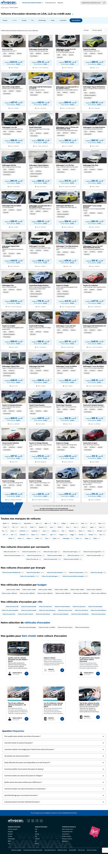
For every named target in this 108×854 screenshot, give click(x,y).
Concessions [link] (65, 834)
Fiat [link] (9, 843)
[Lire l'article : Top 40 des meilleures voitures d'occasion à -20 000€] (26, 719)
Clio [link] (36, 829)
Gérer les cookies (92, 850)
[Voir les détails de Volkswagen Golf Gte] (13, 169)
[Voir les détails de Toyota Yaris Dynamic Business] (94, 408)
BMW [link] (9, 841)
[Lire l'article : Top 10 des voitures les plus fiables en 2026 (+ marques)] (98, 717)
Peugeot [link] (10, 832)
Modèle (14, 20)
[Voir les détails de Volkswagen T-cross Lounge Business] (94, 210)
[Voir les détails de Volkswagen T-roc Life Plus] (67, 169)
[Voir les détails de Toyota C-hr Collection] (94, 289)
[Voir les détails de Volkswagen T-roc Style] (40, 250)
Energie (24, 20)
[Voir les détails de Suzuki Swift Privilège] (40, 330)
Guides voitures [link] (66, 836)
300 (59, 506)
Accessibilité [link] (72, 850)
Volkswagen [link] (11, 839)
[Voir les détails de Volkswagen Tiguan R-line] (13, 369)
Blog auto (60, 3)
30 (48, 506)
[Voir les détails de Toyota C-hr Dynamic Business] (13, 408)
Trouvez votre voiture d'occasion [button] (31, 3)
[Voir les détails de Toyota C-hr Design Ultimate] (40, 446)
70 (52, 506)
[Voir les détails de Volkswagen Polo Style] (94, 169)
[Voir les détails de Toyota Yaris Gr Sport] (94, 446)
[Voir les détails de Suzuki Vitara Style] (40, 130)
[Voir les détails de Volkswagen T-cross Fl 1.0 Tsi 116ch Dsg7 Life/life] (67, 52)
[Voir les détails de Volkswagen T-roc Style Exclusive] (94, 130)
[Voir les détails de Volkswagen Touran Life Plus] (40, 52)
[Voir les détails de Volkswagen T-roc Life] (13, 130)
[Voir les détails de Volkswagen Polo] (13, 289)
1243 (73, 506)
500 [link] (36, 836)
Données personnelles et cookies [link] (32, 850)
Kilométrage (42, 20)
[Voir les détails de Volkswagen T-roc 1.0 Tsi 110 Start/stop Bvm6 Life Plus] (94, 250)
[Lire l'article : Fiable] (26, 673)
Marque (5, 20)
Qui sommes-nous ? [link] (67, 829)
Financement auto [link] (67, 832)
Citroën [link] (10, 836)
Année (52, 20)
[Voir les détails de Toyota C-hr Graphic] (13, 330)
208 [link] (36, 832)
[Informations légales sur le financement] (21, 62)
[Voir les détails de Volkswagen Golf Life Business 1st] (94, 330)
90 (54, 506)
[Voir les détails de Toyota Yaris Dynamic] (67, 484)
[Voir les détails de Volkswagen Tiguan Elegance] (40, 169)
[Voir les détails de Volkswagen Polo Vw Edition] (13, 210)
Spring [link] (37, 834)
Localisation (63, 20)
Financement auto (50, 3)
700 (65, 506)
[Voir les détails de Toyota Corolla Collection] (13, 446)
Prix (32, 20)
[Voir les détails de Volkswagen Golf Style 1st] (67, 210)
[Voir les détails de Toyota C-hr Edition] (94, 52)
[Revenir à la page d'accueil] (9, 2)
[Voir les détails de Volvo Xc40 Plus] (13, 52)
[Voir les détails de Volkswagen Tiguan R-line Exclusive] (13, 250)
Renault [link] (10, 834)
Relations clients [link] (62, 850)
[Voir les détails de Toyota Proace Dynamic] (40, 408)
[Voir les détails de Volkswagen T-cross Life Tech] (67, 330)
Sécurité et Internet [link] (49, 850)
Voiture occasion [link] (13, 829)
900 (67, 506)
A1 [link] (35, 841)
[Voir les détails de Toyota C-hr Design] (67, 289)
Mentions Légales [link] (16, 850)
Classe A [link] (37, 839)
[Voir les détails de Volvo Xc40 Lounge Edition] (13, 91)
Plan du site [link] (81, 850)
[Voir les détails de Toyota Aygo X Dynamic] (67, 408)
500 (62, 506)
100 (56, 506)
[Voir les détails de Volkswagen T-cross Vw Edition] (67, 369)
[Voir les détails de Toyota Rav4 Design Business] (40, 289)
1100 (70, 506)
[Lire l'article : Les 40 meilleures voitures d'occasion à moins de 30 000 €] (62, 719)
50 (50, 506)
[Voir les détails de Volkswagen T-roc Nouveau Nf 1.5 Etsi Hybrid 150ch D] (67, 91)
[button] (54, 736)
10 (46, 506)
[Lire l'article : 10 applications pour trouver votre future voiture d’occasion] (98, 673)
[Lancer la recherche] (104, 2)
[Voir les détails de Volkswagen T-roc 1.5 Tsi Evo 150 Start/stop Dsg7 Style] (67, 130)
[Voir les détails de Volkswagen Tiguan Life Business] (94, 91)
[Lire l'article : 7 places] (62, 670)
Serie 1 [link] (37, 843)
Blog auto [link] (65, 841)
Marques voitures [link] (67, 839)
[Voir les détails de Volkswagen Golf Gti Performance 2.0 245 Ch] (40, 91)
